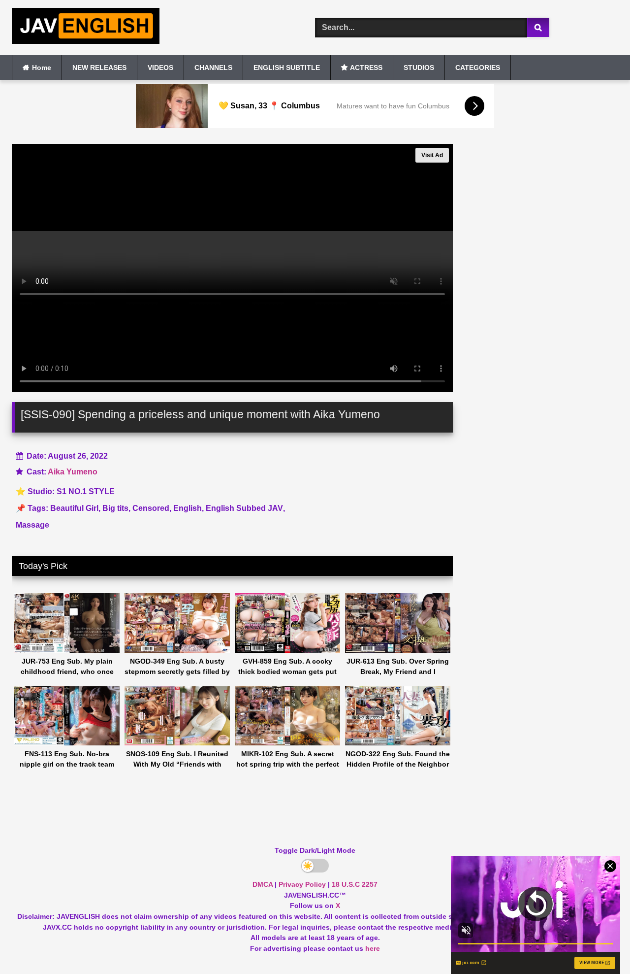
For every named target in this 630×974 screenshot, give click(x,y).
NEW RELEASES (99, 67)
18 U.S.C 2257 (355, 884)
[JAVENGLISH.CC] (85, 27)
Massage (32, 525)
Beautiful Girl (74, 508)
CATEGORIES (477, 67)
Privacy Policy (302, 884)
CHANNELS (213, 67)
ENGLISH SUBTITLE (286, 67)
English (187, 508)
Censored (150, 508)
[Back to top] (599, 944)
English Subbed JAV (244, 508)
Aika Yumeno (72, 472)
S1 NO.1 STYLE (86, 491)
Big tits (115, 508)
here (372, 948)
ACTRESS (366, 67)
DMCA (262, 884)
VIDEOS (160, 67)
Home (41, 67)
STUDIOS (419, 67)
